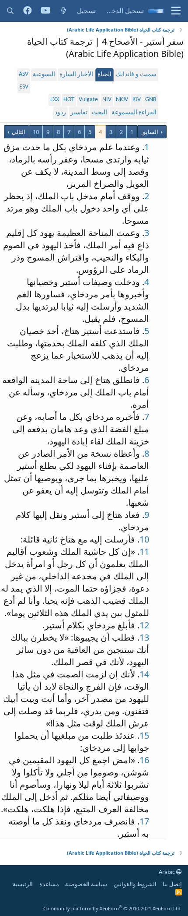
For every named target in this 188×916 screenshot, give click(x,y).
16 (144, 760)
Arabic (167, 872)
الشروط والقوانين (135, 884)
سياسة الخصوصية (86, 884)
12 (144, 625)
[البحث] (10, 11)
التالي (17, 132)
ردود (60, 112)
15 (144, 735)
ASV (23, 74)
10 (36, 132)
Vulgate (88, 99)
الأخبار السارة (76, 74)
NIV (106, 99)
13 (144, 637)
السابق (149, 132)
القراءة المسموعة (134, 112)
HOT (68, 99)
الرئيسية (23, 884)
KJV (136, 99)
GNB (151, 99)
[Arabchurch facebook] (27, 11)
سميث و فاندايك (136, 74)
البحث (99, 112)
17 (144, 821)
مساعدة (49, 884)
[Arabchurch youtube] (45, 11)
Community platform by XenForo (112, 908)
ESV (23, 87)
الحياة (104, 74)
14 (144, 674)
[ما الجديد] (63, 11)
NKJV (122, 99)
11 (144, 551)
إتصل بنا (172, 884)
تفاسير (78, 112)
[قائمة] (176, 11)
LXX (54, 99)
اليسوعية (44, 74)
